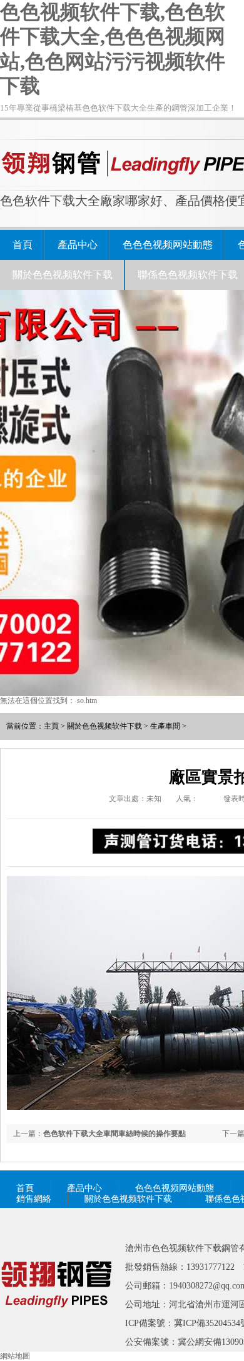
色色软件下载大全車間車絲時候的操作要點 (114, 1133)
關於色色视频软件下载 (63, 274)
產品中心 (78, 244)
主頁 (51, 726)
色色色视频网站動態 (168, 244)
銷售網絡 (33, 1199)
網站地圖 (15, 1356)
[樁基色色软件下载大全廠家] (56, 1325)
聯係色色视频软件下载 (188, 274)
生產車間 (165, 726)
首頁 (23, 244)
